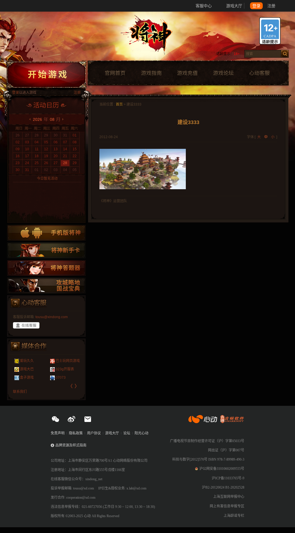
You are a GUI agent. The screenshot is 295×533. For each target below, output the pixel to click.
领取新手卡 (46, 250)
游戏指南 (151, 73)
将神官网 (153, 37)
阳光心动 (141, 433)
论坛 (126, 433)
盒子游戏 (27, 378)
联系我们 (20, 392)
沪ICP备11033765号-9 (228, 478)
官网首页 (115, 73)
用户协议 (94, 433)
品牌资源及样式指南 (70, 445)
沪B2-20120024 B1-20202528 (223, 487)
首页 (119, 104)
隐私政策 (76, 433)
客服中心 (204, 5)
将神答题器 (46, 268)
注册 (271, 5)
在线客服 (26, 325)
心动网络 (26, 6)
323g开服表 (65, 369)
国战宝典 (46, 285)
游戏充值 (187, 73)
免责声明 (58, 433)
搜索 (285, 54)
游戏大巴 (27, 369)
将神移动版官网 (46, 233)
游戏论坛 (223, 73)
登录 (256, 5)
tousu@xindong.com (51, 317)
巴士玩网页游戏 (68, 361)
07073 (61, 378)
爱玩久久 (27, 361)
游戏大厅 (234, 5)
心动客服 (259, 73)
